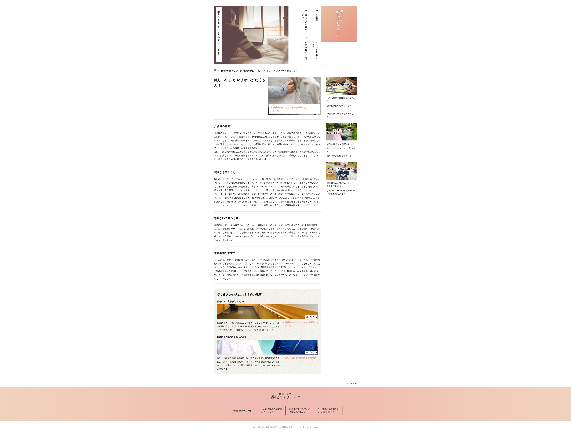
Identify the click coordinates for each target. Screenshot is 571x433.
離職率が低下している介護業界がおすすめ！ (340, 132)
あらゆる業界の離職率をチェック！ (301, 357)
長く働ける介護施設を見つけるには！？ (340, 171)
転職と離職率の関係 (316, 15)
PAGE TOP (352, 383)
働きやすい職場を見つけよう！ (231, 301)
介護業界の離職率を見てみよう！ (232, 336)
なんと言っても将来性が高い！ (341, 143)
